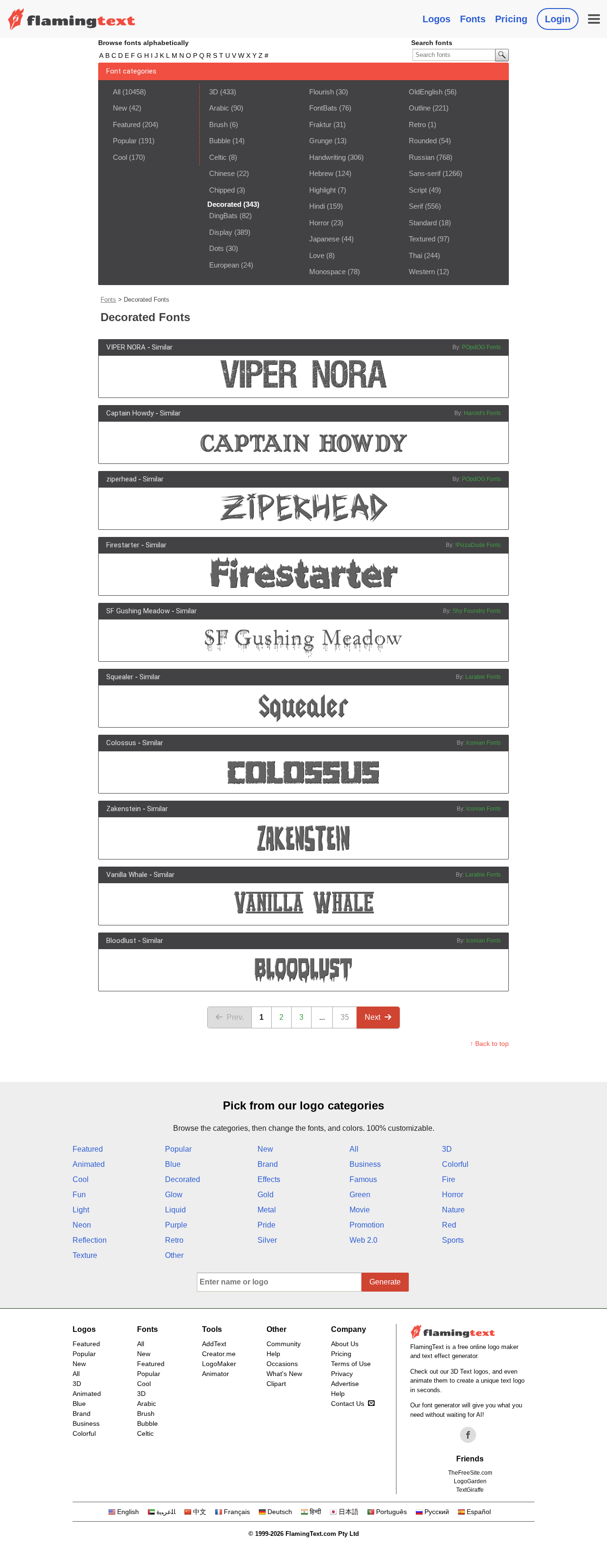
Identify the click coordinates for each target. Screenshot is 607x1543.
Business (365, 1164)
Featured (126, 124)
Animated (89, 1164)
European (224, 265)
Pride (267, 1225)
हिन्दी (315, 1511)
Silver (267, 1240)
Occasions (282, 1363)
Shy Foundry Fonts (476, 611)
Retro (417, 124)
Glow (174, 1195)
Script (418, 190)
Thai (415, 255)
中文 (199, 1511)
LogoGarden (470, 1481)
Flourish (321, 92)
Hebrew (321, 173)
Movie (359, 1210)
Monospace (327, 272)
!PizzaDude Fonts (478, 545)
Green (359, 1195)
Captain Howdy (130, 413)
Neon (82, 1225)
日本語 (349, 1511)
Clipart (276, 1383)
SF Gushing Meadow (138, 611)
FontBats (323, 108)
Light (81, 1210)
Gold (266, 1195)
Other (174, 1255)
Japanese (324, 239)
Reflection (90, 1240)
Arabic (219, 108)
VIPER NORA (126, 347)
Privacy (342, 1373)
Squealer (119, 677)
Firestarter (122, 545)
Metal (267, 1210)
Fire (448, 1179)
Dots (216, 248)
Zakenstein (123, 808)
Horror (319, 223)
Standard (423, 223)
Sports (453, 1240)
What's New (284, 1373)
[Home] (71, 19)
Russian (421, 157)
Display (220, 232)
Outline (420, 108)
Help (273, 1354)
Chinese (222, 173)
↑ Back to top (489, 1043)
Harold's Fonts (482, 413)
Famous (363, 1179)
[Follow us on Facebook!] (468, 1435)
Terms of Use (351, 1363)
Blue (173, 1164)
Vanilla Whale (126, 874)
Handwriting (327, 157)
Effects (269, 1179)
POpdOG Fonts (481, 347)
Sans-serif (425, 173)
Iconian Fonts (483, 742)
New (120, 108)
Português (391, 1511)
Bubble (219, 141)
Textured (422, 239)
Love (316, 255)
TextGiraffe (470, 1490)
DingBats (223, 216)
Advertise (345, 1383)
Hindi (317, 206)
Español (479, 1511)
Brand (268, 1164)
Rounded (423, 141)
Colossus (121, 743)
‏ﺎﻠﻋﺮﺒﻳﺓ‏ (165, 1511)
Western (422, 272)
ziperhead (121, 479)
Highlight (322, 190)
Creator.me (219, 1354)
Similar (162, 347)
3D (213, 92)
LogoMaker (219, 1363)
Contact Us (347, 1403)
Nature (453, 1210)
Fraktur (320, 124)
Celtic (218, 157)
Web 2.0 (363, 1240)
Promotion (366, 1225)
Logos (437, 19)
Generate (385, 1282)
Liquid (175, 1210)
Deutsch (279, 1511)
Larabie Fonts (483, 677)
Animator (215, 1373)
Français (237, 1511)
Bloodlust (121, 940)
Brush (218, 124)
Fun (79, 1195)
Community (284, 1344)
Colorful (455, 1164)
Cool (120, 157)
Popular (125, 141)
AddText (214, 1344)
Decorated (182, 1179)
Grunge (320, 141)
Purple (176, 1225)
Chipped (222, 190)
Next (372, 1017)
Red (449, 1225)
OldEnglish (425, 92)
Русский (436, 1511)
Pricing (511, 19)
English (128, 1511)
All (116, 92)
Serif (416, 206)
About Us (345, 1344)
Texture (85, 1255)
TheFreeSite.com (470, 1472)
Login (557, 19)
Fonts (473, 19)
